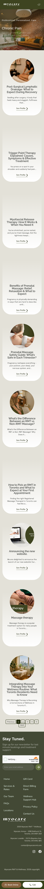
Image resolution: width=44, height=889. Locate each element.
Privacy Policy (30, 806)
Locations (8, 810)
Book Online (13, 885)
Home (7, 779)
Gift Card (27, 779)
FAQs (6, 803)
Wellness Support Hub (29, 798)
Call (34, 885)
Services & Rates (9, 788)
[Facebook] (40, 851)
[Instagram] (33, 851)
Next (22, 725)
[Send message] (38, 767)
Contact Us (28, 813)
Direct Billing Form (29, 788)
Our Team (9, 796)
